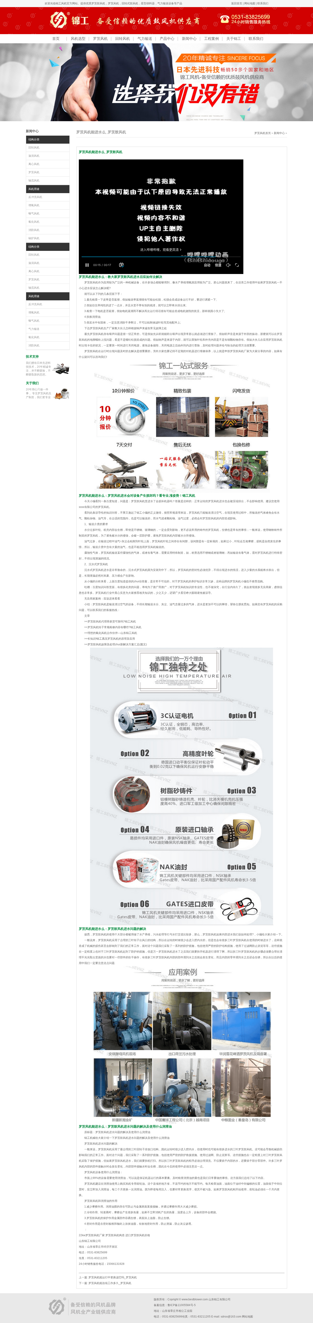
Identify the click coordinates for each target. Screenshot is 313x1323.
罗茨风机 (113, 3)
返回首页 (236, 3)
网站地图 (249, 3)
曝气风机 (33, 213)
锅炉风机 (33, 238)
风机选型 (78, 39)
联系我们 (262, 3)
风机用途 (33, 189)
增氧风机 (33, 205)
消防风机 (33, 230)
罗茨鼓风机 (98, 3)
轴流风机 (33, 180)
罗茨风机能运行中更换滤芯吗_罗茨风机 (112, 1277)
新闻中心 (189, 39)
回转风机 (122, 39)
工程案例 (211, 39)
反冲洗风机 (35, 197)
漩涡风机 (33, 155)
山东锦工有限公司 (220, 1299)
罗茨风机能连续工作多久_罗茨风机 (109, 1283)
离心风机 (33, 164)
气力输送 (144, 39)
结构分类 (33, 139)
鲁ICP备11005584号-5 (181, 1305)
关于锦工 (233, 39)
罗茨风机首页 (262, 133)
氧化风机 (33, 221)
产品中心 (167, 39)
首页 (56, 39)
